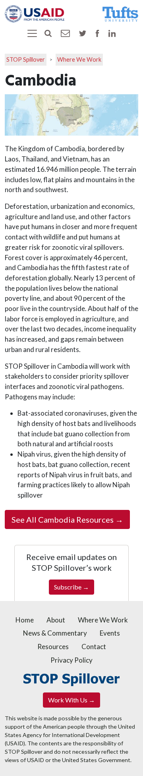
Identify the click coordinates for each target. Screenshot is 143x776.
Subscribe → (71, 587)
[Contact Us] (65, 32)
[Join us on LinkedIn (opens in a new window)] (112, 32)
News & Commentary (55, 633)
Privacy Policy (71, 660)
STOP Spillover (25, 59)
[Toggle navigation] (32, 33)
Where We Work (79, 59)
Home (24, 620)
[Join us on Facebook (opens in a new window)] (97, 32)
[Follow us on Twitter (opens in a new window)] (82, 32)
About (55, 620)
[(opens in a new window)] (34, 13)
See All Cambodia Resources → (67, 519)
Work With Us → (71, 700)
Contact (93, 646)
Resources (53, 646)
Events (110, 633)
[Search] (48, 32)
